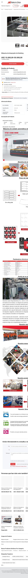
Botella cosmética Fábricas (18, 556)
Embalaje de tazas (6, 559)
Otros (2, 544)
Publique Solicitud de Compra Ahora (18, 466)
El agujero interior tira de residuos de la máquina (19, 539)
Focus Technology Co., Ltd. (22, 569)
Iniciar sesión (4, 92)
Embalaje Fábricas (6, 556)
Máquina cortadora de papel (7, 541)
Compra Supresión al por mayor (8, 562)
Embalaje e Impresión (8, 9)
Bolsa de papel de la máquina (19, 541)
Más (2, 565)
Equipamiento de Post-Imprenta (19, 9)
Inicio (2, 9)
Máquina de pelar (4, 539)
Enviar (12, 464)
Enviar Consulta (12, 63)
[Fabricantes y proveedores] (14, 2)
